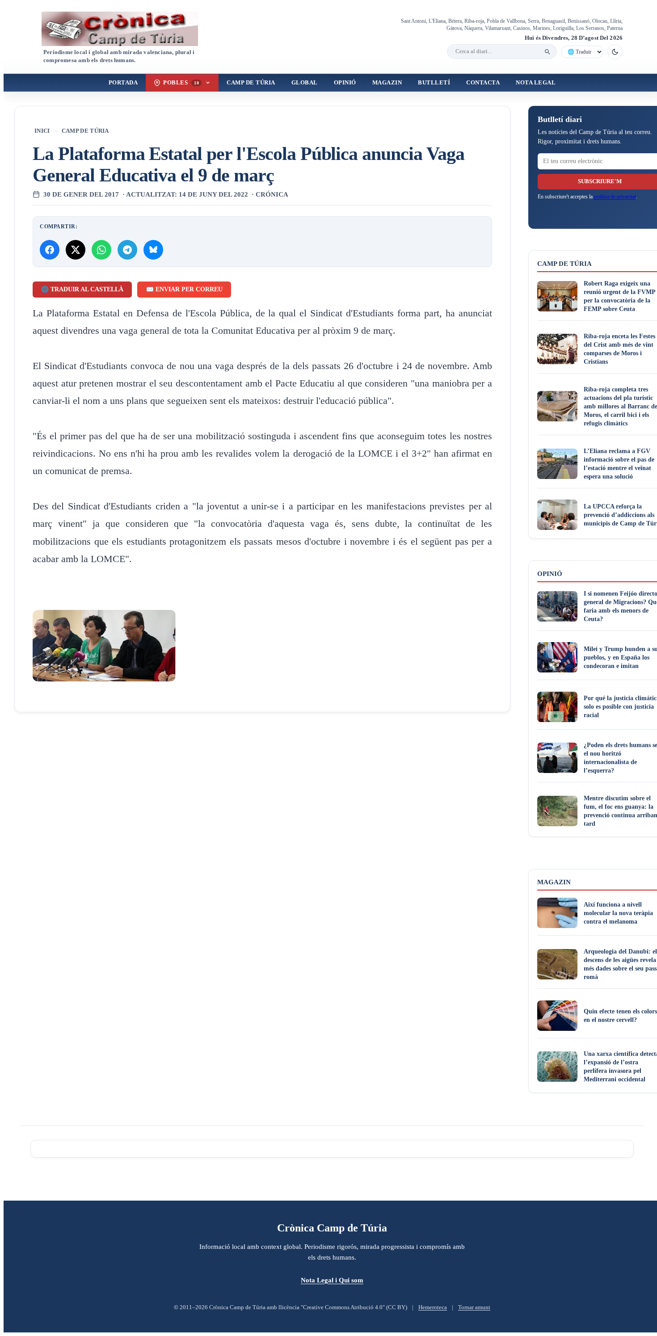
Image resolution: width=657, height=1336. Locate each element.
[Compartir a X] (75, 250)
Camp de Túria (251, 83)
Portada (123, 83)
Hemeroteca (432, 1307)
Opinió (345, 83)
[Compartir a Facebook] (49, 250)
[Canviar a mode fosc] (615, 51)
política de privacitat (615, 196)
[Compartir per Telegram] (127, 250)
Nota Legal (536, 83)
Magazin (387, 83)
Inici (42, 131)
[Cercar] (547, 51)
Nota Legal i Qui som (332, 1280)
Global (304, 83)
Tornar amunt (474, 1307)
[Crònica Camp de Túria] (127, 29)
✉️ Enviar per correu (184, 289)
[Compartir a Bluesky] (153, 250)
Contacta (483, 83)
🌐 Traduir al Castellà (82, 289)
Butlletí (434, 83)
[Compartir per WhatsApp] (101, 250)
